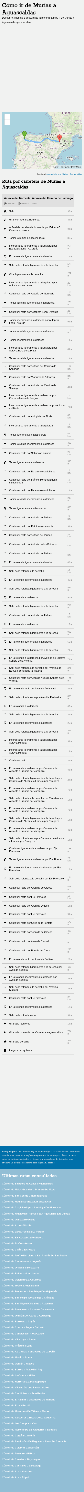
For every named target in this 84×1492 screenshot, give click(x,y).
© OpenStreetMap (71, 167)
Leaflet (55, 167)
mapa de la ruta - (64, 174)
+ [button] (7, 117)
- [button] (7, 122)
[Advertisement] (42, 69)
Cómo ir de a (27, 1183)
